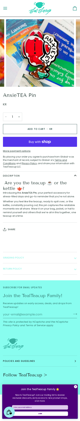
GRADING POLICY (13, 257)
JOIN (40, 413)
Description (11, 175)
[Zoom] (13, 80)
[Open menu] (8, 8)
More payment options (17, 151)
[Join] (74, 314)
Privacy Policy (11, 325)
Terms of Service (36, 325)
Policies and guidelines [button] (19, 361)
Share (11, 229)
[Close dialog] (75, 386)
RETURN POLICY (12, 268)
